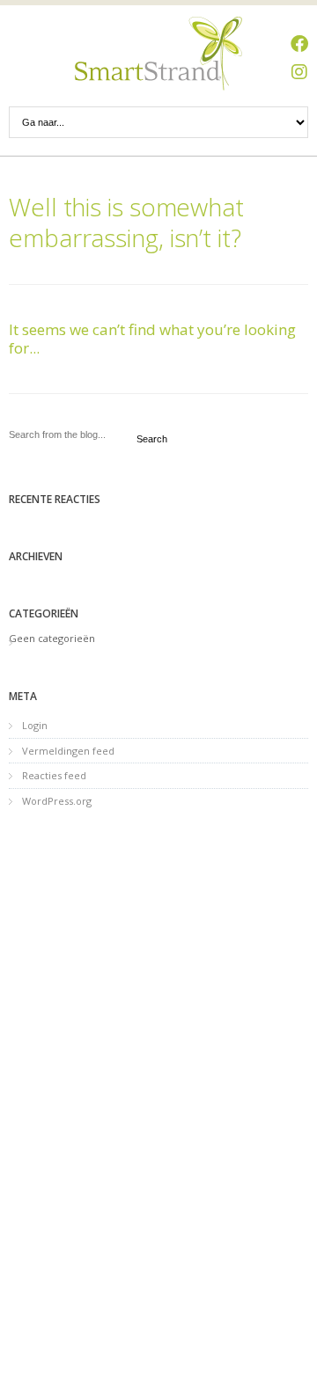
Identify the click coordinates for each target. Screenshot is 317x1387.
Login (35, 725)
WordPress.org (57, 800)
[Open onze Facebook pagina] (299, 44)
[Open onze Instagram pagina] (299, 72)
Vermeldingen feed (68, 750)
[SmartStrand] (158, 54)
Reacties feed (54, 775)
